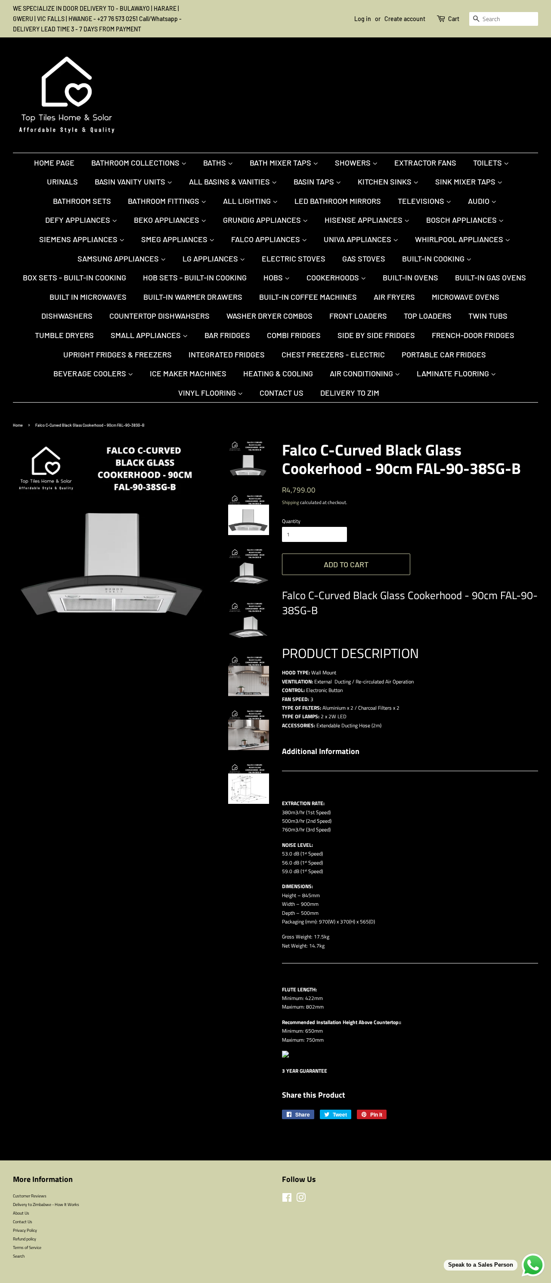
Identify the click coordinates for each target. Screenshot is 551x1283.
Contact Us (281, 392)
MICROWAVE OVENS (465, 297)
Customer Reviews (29, 1195)
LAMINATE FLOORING (454, 373)
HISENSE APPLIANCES (364, 220)
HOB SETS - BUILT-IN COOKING (195, 277)
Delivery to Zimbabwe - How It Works (46, 1204)
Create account (404, 18)
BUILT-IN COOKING (434, 258)
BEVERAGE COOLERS (90, 373)
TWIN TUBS (488, 315)
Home (18, 425)
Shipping (290, 502)
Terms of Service (27, 1247)
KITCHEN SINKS (385, 181)
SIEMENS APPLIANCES (79, 239)
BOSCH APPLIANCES (462, 220)
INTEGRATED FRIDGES (227, 354)
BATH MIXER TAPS (281, 162)
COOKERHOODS (333, 277)
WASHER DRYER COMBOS (269, 315)
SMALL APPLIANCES (147, 335)
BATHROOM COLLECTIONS (136, 162)
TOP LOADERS (428, 315)
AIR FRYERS (394, 297)
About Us (21, 1212)
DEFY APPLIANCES (78, 220)
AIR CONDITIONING (362, 373)
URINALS (62, 181)
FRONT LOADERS (358, 315)
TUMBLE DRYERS (64, 335)
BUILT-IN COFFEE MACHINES (308, 297)
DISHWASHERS (67, 315)
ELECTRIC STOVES (293, 258)
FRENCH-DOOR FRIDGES (473, 335)
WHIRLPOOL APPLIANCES (460, 239)
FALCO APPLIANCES (266, 239)
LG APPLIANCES (211, 258)
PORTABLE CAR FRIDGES (444, 354)
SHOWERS (353, 162)
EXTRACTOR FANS (425, 162)
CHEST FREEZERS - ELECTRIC (333, 354)
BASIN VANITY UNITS (131, 181)
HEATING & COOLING (278, 373)
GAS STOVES (363, 258)
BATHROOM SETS (82, 201)
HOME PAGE (54, 162)
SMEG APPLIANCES (175, 239)
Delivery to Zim (349, 392)
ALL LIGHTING (247, 201)
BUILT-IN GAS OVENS (490, 277)
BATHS (215, 162)
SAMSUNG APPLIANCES (119, 258)
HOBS (274, 277)
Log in (362, 18)
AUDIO (479, 201)
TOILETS (488, 162)
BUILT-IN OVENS (410, 277)
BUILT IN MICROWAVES (88, 297)
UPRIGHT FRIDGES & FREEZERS (117, 354)
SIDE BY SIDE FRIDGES (376, 335)
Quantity (291, 521)
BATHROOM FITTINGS (164, 201)
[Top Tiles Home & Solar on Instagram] (301, 1199)
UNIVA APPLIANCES (358, 239)
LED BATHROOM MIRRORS (337, 201)
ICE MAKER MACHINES (188, 373)
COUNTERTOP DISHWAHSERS (159, 315)
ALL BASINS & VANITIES (230, 181)
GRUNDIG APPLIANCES (263, 220)
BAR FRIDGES (227, 335)
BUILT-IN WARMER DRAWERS (192, 297)
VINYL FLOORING (208, 392)
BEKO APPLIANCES (167, 220)
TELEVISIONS (422, 201)
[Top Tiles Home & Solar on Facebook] (287, 1199)
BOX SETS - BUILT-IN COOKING (74, 277)
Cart (453, 18)
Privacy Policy (25, 1230)
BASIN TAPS (315, 181)
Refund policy (24, 1238)
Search (19, 1255)
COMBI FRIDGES (294, 335)
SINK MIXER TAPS (466, 181)
